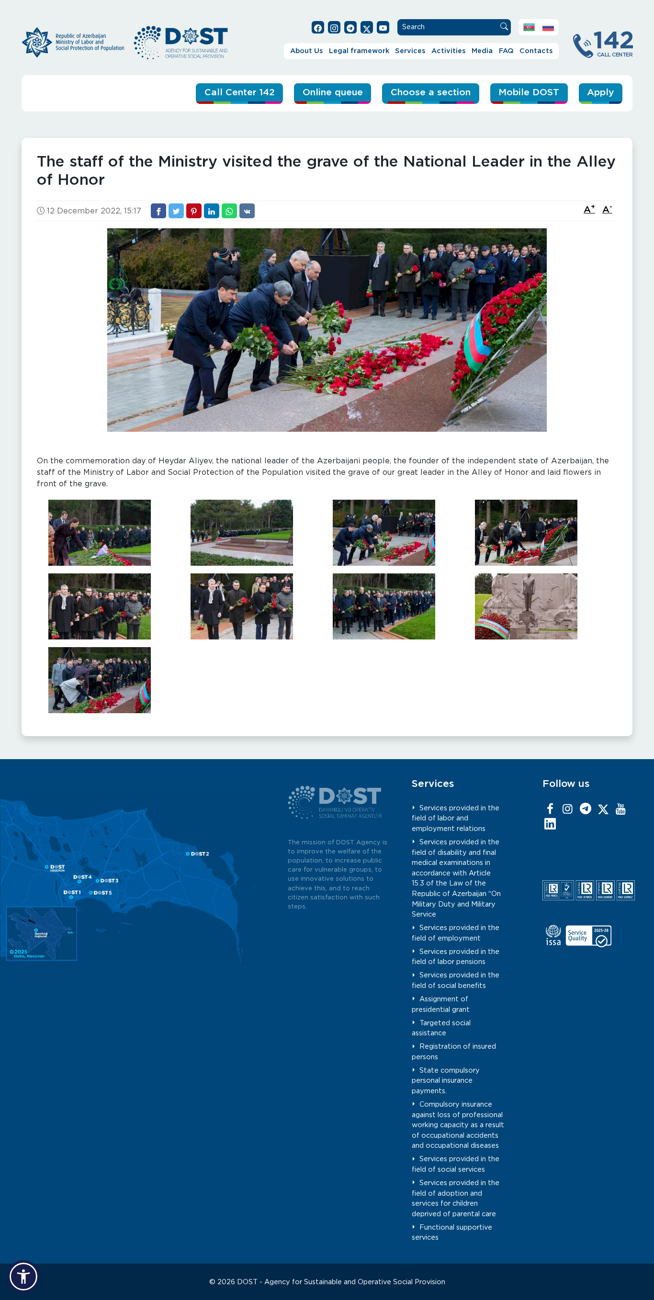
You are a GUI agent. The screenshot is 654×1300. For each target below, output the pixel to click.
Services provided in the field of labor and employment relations (456, 818)
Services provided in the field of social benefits (456, 980)
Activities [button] (448, 51)
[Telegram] (585, 809)
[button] (23, 1276)
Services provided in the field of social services (456, 1164)
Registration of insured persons (454, 1051)
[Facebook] (550, 809)
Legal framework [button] (359, 51)
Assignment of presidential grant (441, 1004)
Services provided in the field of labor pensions (456, 957)
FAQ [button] (506, 51)
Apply (600, 93)
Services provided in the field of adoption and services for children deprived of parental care (456, 1198)
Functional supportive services (452, 1232)
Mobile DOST (528, 93)
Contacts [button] (536, 51)
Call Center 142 (239, 93)
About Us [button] (306, 51)
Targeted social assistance (441, 1028)
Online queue (333, 93)
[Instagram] (567, 809)
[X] (603, 809)
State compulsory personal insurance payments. (446, 1080)
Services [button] (410, 51)
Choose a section (431, 93)
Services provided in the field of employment (456, 933)
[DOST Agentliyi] (550, 824)
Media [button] (482, 51)
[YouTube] (621, 809)
